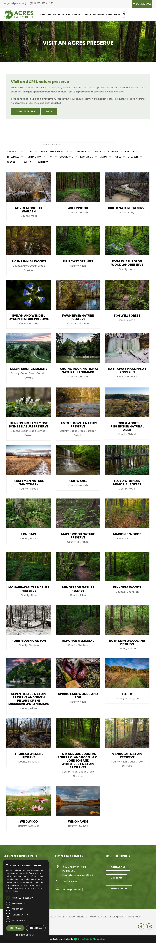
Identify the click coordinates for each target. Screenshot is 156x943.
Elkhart (113, 151)
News (109, 14)
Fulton (129, 151)
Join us (71, 91)
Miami (103, 157)
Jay (50, 157)
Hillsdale (13, 157)
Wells (27, 162)
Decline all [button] (36, 928)
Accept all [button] (15, 928)
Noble (117, 157)
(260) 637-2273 (38, 3)
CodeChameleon (96, 939)
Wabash (12, 162)
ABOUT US (45, 14)
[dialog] (26, 900)
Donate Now (143, 3)
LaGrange (86, 157)
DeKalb (97, 151)
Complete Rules (25, 111)
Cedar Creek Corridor (53, 151)
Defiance (80, 151)
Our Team (116, 877)
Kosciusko (66, 157)
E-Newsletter (119, 888)
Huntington (34, 157)
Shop (117, 14)
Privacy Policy (12, 891)
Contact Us (118, 867)
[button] (26, 935)
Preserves (98, 14)
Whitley (43, 162)
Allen (29, 151)
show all (13, 151)
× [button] (45, 863)
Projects (58, 14)
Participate (73, 14)
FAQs (49, 111)
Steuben (133, 157)
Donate (86, 14)
